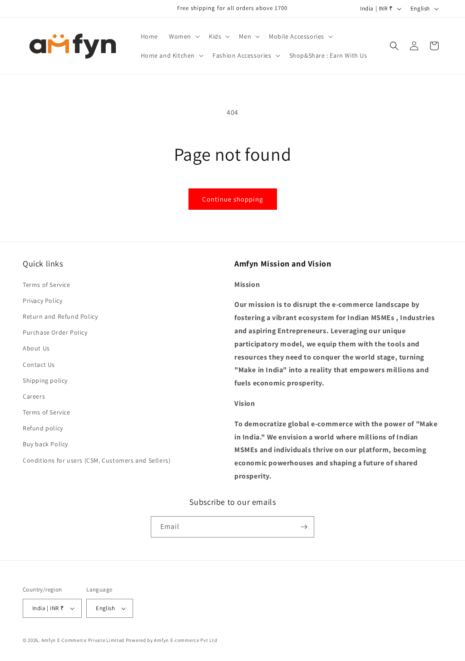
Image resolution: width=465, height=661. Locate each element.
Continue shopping (232, 199)
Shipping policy (45, 380)
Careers (34, 396)
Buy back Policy (45, 444)
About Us (36, 348)
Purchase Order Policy (55, 332)
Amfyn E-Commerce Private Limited (82, 640)
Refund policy (43, 428)
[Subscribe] (304, 527)
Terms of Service (46, 285)
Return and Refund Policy (60, 316)
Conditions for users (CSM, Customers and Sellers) (96, 460)
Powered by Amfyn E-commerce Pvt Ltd (172, 640)
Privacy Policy (42, 300)
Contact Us (39, 364)
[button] (183, 36)
